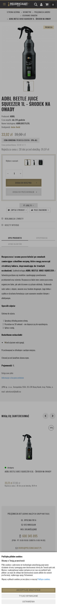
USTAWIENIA (28, 601)
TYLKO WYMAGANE (28, 596)
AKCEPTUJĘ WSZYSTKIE (28, 590)
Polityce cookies (44, 579)
